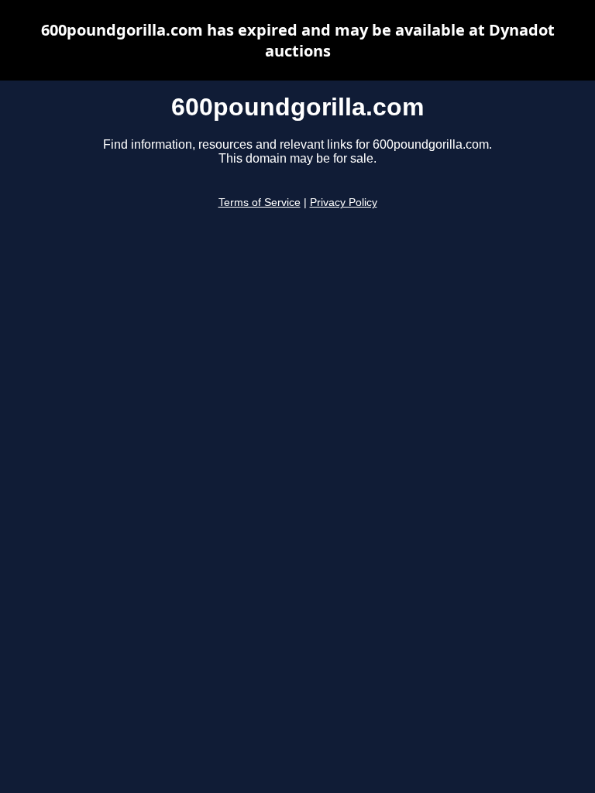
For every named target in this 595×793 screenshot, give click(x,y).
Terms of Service (259, 202)
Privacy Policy (343, 202)
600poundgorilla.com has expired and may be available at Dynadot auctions (298, 40)
